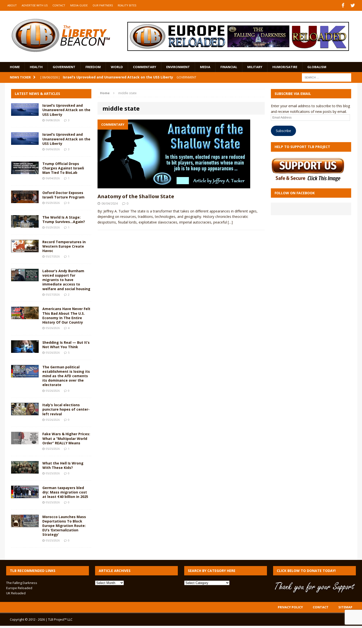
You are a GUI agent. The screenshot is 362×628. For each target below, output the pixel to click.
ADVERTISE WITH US (35, 5)
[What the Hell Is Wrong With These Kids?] (25, 470)
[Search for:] (326, 77)
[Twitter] (352, 5)
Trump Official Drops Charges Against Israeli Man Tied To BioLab (63, 168)
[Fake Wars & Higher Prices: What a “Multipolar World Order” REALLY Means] (25, 441)
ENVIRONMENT (178, 67)
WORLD (117, 67)
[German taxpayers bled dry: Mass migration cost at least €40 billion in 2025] (25, 495)
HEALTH (36, 67)
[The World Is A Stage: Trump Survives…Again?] (25, 224)
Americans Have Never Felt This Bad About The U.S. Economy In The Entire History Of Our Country (66, 315)
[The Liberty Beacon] (60, 35)
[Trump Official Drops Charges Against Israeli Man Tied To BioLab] (25, 171)
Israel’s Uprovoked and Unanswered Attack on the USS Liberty (66, 110)
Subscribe (283, 130)
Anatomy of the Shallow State (136, 196)
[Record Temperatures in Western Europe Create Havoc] (25, 249)
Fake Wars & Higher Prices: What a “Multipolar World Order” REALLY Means (66, 438)
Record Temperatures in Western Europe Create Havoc (64, 246)
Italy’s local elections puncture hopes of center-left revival (66, 409)
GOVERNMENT (64, 67)
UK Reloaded (16, 593)
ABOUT (12, 5)
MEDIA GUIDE (79, 5)
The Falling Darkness (21, 583)
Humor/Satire (284, 67)
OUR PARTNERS (103, 5)
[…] (230, 222)
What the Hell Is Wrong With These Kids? (62, 465)
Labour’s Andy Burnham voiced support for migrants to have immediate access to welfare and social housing (66, 280)
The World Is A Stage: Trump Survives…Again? (63, 219)
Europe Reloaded (19, 588)
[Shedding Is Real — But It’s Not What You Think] (25, 349)
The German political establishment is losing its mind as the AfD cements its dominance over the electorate (66, 376)
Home (15, 67)
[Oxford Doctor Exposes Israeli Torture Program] (25, 200)
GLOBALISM (316, 67)
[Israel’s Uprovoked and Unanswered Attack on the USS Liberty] (25, 113)
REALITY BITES (127, 5)
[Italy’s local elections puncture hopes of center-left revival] (25, 412)
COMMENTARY (144, 67)
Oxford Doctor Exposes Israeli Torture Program (63, 194)
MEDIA (205, 67)
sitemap (345, 607)
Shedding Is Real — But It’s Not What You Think (66, 344)
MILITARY (254, 67)
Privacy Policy (290, 607)
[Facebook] (343, 5)
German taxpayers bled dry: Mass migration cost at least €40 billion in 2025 (65, 492)
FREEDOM (93, 67)
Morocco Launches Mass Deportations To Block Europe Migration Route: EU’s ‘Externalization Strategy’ (64, 525)
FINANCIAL (228, 67)
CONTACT (58, 5)
